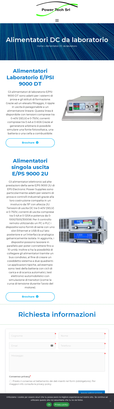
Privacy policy (61, 404)
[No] (110, 401)
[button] (57, 20)
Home (40, 46)
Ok (49, 404)
